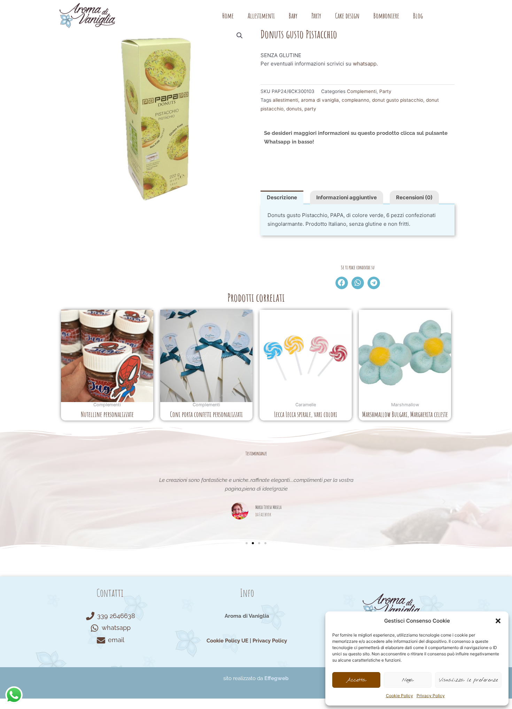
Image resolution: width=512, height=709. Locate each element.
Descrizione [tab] (282, 197)
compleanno (355, 100)
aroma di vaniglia (320, 100)
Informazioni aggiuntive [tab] (346, 197)
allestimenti (285, 100)
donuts (294, 108)
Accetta (356, 680)
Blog (418, 15)
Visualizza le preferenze (468, 680)
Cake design (347, 15)
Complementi (362, 91)
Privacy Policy (431, 695)
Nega (407, 680)
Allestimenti (261, 15)
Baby (293, 15)
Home (228, 15)
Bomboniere (386, 15)
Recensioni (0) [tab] (414, 197)
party (310, 108)
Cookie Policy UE (227, 641)
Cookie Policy (399, 695)
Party (316, 15)
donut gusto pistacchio (397, 100)
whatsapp (365, 63)
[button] (498, 620)
